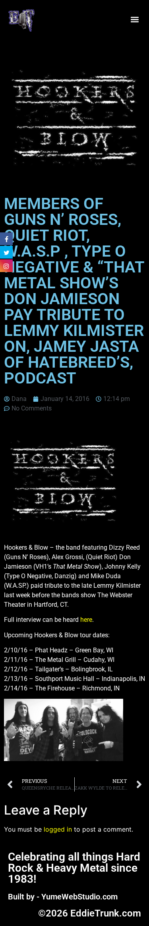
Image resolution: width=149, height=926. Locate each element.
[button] (134, 19)
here (86, 619)
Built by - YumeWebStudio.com (63, 896)
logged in (58, 829)
